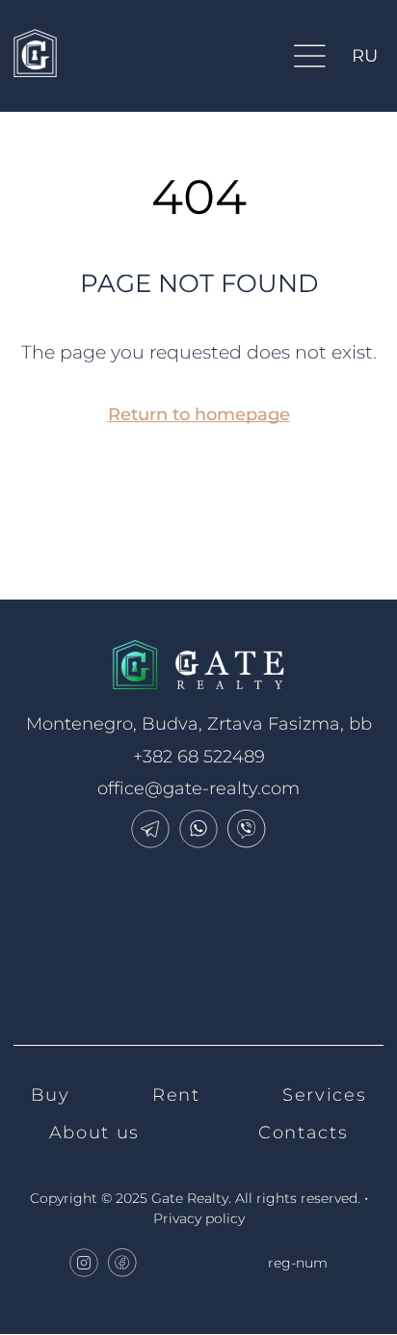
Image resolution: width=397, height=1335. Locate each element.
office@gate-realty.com (198, 788)
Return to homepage (199, 414)
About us (94, 1132)
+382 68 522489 (199, 756)
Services (324, 1095)
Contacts (303, 1132)
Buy (50, 1095)
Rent (175, 1095)
